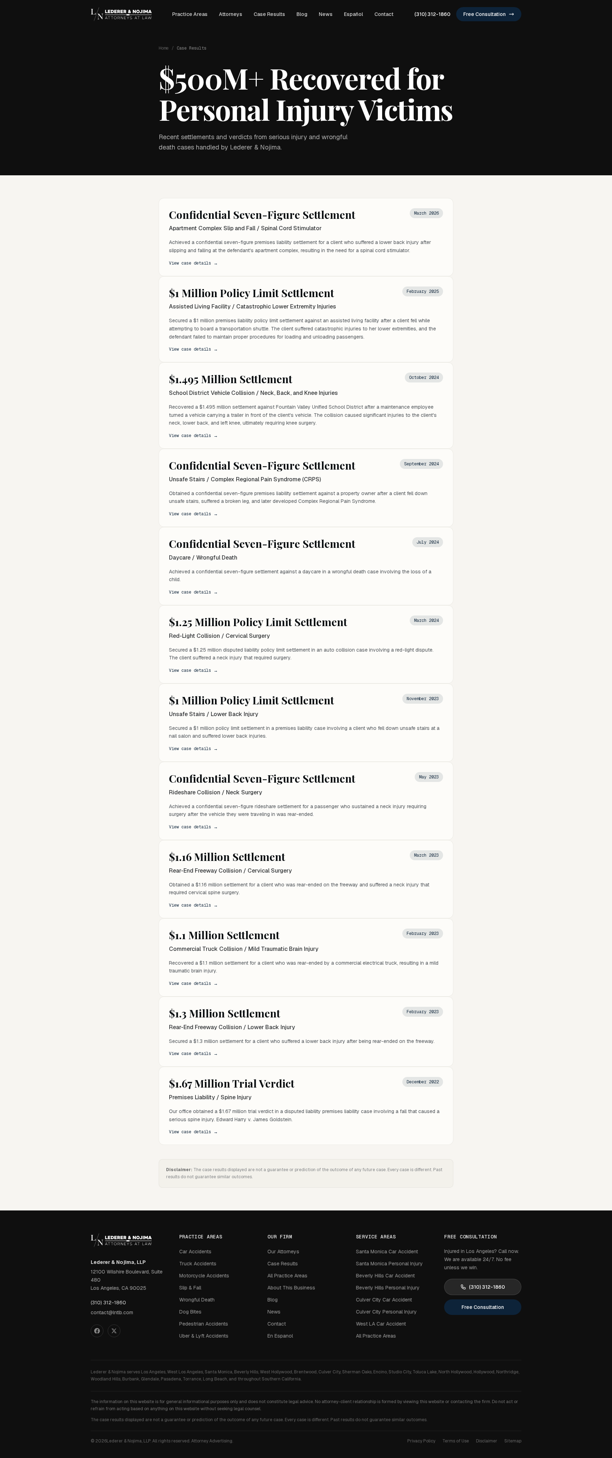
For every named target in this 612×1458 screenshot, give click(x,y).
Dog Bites (190, 1312)
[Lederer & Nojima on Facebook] (97, 1330)
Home (164, 48)
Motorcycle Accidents (204, 1275)
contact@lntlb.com (112, 1312)
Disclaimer (486, 1441)
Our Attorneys (283, 1251)
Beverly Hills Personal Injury (388, 1287)
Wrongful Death (197, 1300)
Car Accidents (195, 1251)
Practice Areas (190, 14)
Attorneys (230, 14)
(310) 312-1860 (432, 14)
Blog (301, 14)
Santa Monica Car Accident (387, 1251)
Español (353, 14)
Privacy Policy (421, 1441)
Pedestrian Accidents (203, 1324)
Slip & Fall (190, 1287)
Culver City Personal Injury (386, 1312)
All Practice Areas (287, 1275)
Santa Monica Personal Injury (389, 1263)
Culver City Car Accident (384, 1300)
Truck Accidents (197, 1263)
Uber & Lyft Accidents (203, 1336)
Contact (383, 14)
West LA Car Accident (381, 1324)
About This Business (291, 1287)
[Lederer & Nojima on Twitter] (114, 1330)
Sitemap (512, 1441)
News (326, 14)
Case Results (269, 14)
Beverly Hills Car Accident (385, 1275)
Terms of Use (455, 1441)
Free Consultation (484, 14)
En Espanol (280, 1336)
